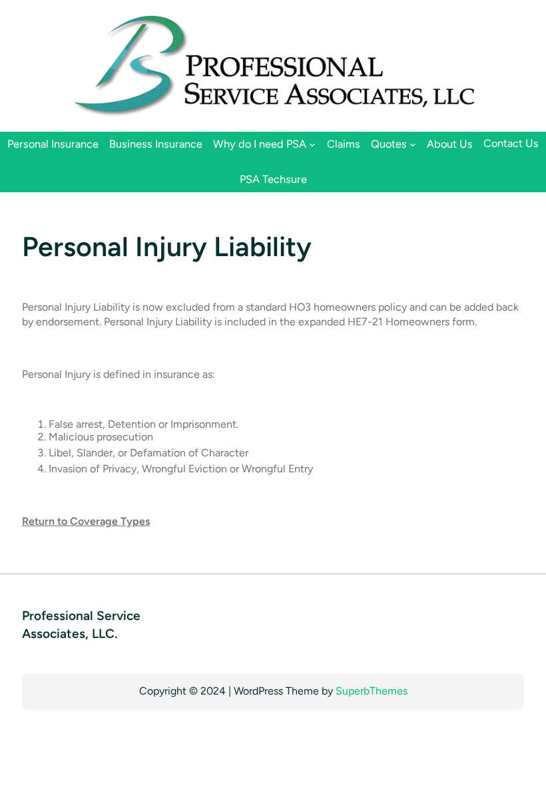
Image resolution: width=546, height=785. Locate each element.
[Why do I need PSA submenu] (312, 143)
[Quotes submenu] (413, 143)
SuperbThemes (372, 691)
